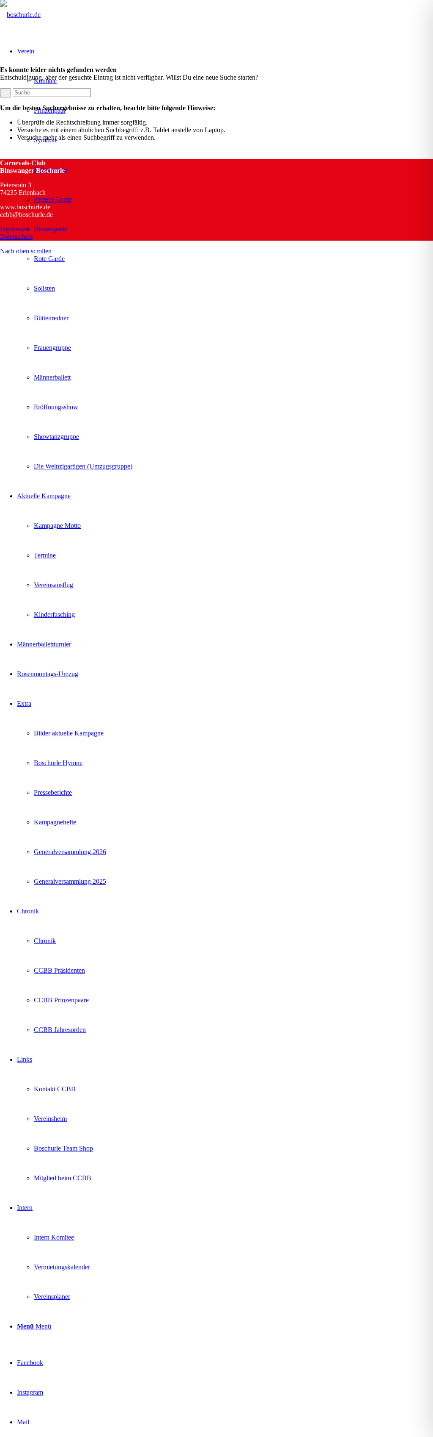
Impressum (14, 229)
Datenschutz (16, 236)
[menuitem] (225, 258)
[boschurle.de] (20, 14)
